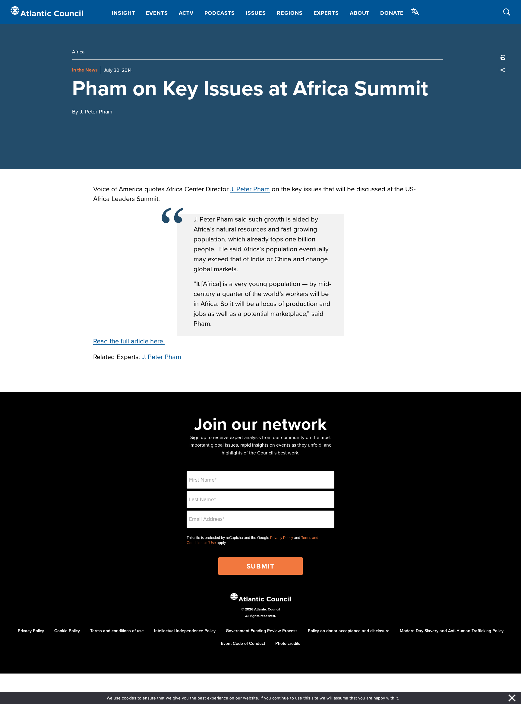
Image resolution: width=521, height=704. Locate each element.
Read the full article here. (129, 341)
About (360, 13)
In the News (85, 69)
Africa (78, 51)
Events (157, 13)
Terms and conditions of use (117, 631)
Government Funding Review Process (262, 631)
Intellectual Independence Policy (185, 631)
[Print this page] (502, 57)
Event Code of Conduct (243, 643)
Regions (289, 13)
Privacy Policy (281, 538)
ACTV (186, 13)
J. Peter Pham (250, 188)
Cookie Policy (67, 631)
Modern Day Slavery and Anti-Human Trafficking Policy (452, 631)
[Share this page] (502, 70)
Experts (326, 13)
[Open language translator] (415, 11)
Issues (256, 13)
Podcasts (219, 13)
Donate (391, 13)
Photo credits (287, 643)
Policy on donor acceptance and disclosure (349, 631)
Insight (123, 13)
